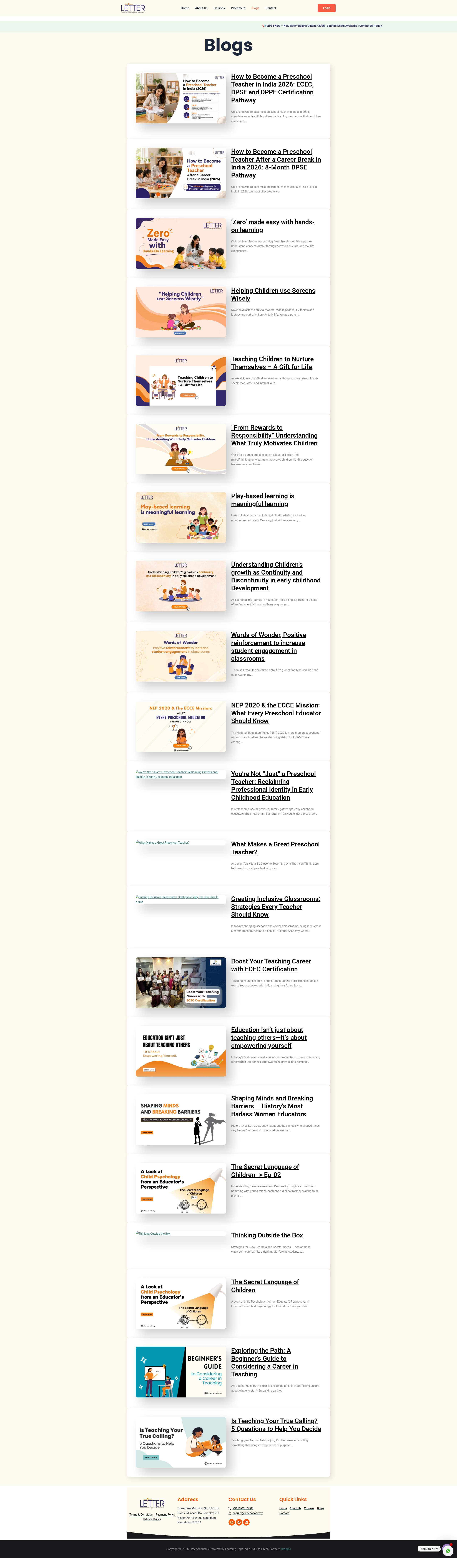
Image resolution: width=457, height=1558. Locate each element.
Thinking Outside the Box (267, 1235)
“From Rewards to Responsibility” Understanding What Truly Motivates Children (274, 435)
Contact (270, 8)
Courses (219, 8)
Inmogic (286, 1549)
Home (185, 8)
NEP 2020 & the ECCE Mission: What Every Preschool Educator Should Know (276, 713)
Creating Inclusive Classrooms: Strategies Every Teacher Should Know (275, 906)
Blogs (255, 8)
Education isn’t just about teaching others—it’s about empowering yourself (269, 1037)
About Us (201, 8)
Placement (238, 8)
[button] (327, 8)
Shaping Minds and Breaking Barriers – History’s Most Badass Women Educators (272, 1106)
